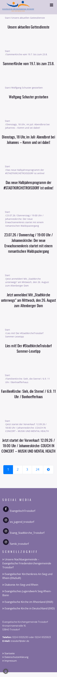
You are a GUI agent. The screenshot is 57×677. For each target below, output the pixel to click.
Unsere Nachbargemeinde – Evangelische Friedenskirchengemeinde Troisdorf (26, 563)
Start (7, 18)
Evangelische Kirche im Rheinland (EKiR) (28, 602)
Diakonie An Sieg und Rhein (21, 584)
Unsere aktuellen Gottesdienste (28, 18)
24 (37, 469)
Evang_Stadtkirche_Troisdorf (27, 533)
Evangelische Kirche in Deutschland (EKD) (29, 608)
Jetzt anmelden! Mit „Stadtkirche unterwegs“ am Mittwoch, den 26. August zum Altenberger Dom (27, 282)
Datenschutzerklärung (16, 657)
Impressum (10, 661)
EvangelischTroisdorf (22, 511)
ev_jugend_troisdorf (22, 522)
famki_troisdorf (19, 544)
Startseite (9, 653)
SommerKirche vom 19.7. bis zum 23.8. (27, 54)
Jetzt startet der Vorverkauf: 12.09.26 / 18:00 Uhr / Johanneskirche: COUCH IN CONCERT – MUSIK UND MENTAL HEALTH (27, 427)
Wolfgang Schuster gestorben (27, 88)
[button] (5, 671)
